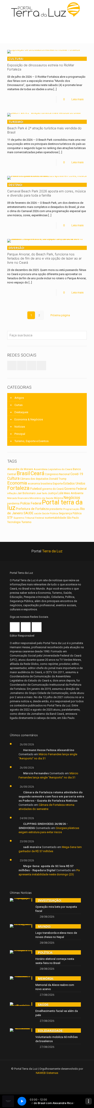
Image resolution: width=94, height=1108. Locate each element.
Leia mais (77, 99)
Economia (17, 483)
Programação (71, 509)
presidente (56, 509)
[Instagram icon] (53, 1079)
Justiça (52, 493)
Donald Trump (57, 478)
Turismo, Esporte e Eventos (31, 441)
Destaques (21, 412)
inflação (12, 493)
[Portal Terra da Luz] (47, 9)
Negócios (72, 497)
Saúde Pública (50, 513)
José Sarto (41, 493)
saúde (37, 513)
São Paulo (73, 517)
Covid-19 (76, 474)
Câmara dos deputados (34, 478)
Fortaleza (18, 488)
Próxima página (60, 315)
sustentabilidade (55, 517)
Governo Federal (75, 488)
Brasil (23, 473)
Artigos (19, 397)
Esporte (58, 483)
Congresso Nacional (57, 474)
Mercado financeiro (18, 498)
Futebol (36, 489)
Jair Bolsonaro (26, 493)
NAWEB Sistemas (47, 1073)
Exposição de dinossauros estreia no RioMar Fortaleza (40, 64)
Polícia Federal (30, 503)
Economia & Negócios (28, 419)
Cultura (13, 478)
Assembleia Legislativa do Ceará (53, 469)
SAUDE (28, 513)
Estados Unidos (74, 483)
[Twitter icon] (47, 1079)
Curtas (18, 405)
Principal (19, 433)
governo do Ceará (53, 488)
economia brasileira (40, 483)
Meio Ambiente (73, 493)
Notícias (19, 426)
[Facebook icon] (41, 1079)
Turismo (26, 522)
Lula (60, 493)
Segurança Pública (70, 513)
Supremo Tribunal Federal (29, 517)
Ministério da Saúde (41, 498)
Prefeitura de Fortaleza (32, 509)
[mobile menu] (88, 8)
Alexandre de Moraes (20, 469)
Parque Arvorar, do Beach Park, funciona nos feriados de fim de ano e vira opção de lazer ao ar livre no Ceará (44, 255)
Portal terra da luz (45, 505)
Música (58, 498)
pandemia (13, 503)
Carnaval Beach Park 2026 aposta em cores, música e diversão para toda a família (46, 190)
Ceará (37, 473)
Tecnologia (14, 522)
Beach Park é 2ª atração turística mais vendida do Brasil (44, 127)
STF (10, 518)
